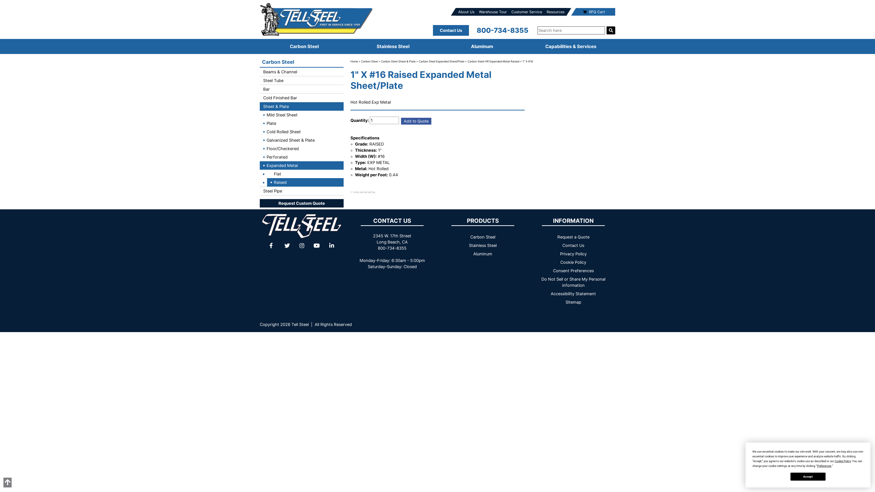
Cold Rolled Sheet (284, 131)
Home (354, 61)
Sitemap (573, 302)
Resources (555, 12)
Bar (266, 89)
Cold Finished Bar (279, 97)
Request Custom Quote (301, 203)
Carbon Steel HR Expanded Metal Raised (493, 61)
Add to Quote (416, 121)
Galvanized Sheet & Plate (291, 140)
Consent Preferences (573, 270)
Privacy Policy (573, 253)
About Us (466, 12)
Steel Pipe (272, 191)
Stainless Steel (393, 46)
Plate (271, 123)
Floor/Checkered (283, 148)
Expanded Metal (282, 165)
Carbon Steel (304, 46)
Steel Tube (272, 80)
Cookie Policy (573, 262)
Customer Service (526, 12)
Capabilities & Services (570, 46)
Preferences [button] (824, 466)
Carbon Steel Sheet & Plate (398, 61)
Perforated (277, 157)
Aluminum (482, 46)
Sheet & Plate (275, 106)
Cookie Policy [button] (843, 461)
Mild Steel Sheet (282, 115)
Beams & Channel (279, 71)
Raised (280, 182)
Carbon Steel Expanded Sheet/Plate (441, 61)
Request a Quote (573, 237)
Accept (808, 476)
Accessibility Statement (573, 293)
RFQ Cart (597, 12)
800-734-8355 (502, 30)
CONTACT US (392, 220)
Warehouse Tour (493, 12)
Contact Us (451, 30)
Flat (277, 174)
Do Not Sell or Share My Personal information (573, 282)
